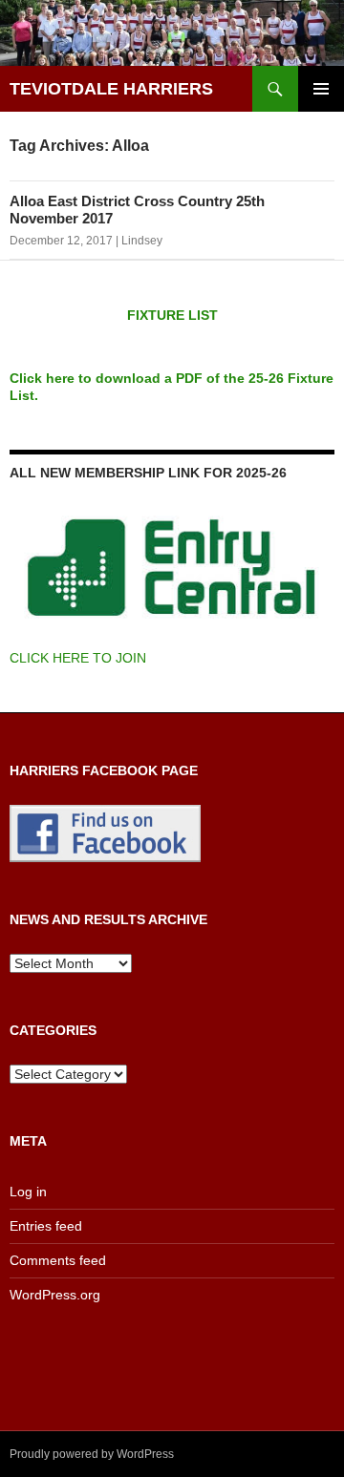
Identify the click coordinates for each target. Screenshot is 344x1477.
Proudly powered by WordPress (92, 1454)
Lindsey (141, 240)
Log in (28, 1191)
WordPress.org (55, 1294)
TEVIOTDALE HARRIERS (111, 88)
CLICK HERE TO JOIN (78, 657)
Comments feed (58, 1260)
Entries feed (46, 1226)
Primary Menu (321, 89)
